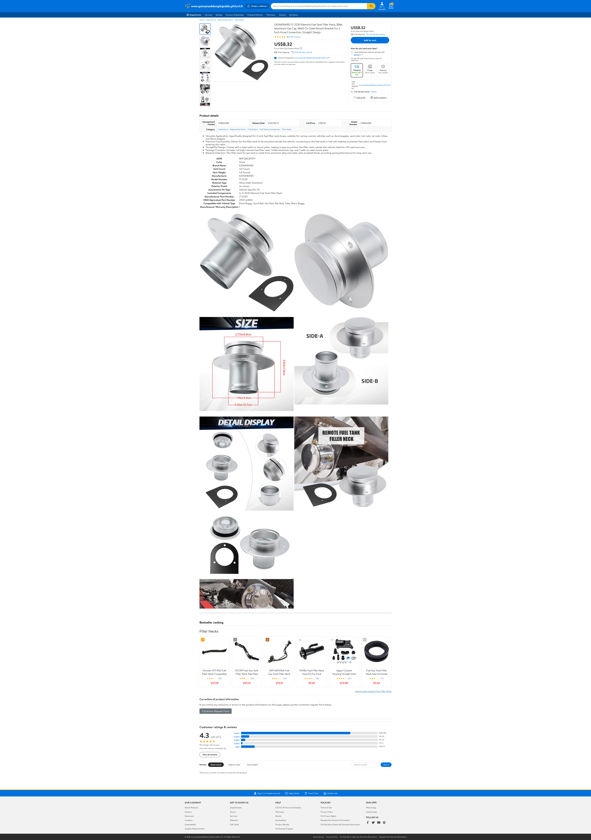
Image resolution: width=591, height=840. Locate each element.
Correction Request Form (215, 711)
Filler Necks (286, 129)
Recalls (278, 816)
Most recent (216, 764)
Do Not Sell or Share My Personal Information (340, 824)
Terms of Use (326, 807)
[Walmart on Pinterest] (384, 823)
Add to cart (370, 40)
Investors (189, 820)
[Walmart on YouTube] (378, 823)
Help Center (294, 793)
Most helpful (252, 764)
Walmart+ (234, 820)
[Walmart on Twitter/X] (373, 823)
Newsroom (189, 816)
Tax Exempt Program (284, 828)
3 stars (236, 740)
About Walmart (191, 807)
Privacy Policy (327, 811)
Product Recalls (282, 824)
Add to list (360, 97)
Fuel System (239, 19)
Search (386, 764)
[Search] (371, 6)
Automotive (211, 19)
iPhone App (371, 807)
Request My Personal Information (335, 820)
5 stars (236, 733)
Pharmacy (271, 14)
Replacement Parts (225, 19)
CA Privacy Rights (328, 816)
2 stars (236, 743)
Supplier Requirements (194, 828)
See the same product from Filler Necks (373, 691)
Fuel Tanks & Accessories (270, 129)
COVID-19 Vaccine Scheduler (288, 807)
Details (374, 92)
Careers (282, 14)
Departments (195, 14)
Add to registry (380, 97)
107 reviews (295, 37)
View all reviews (209, 754)
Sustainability (190, 824)
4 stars (236, 736)
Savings (219, 14)
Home (201, 19)
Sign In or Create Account (268, 793)
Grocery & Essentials (235, 14)
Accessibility (280, 820)
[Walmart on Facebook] (367, 823)
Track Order (313, 793)
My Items (293, 14)
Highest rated (234, 764)
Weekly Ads (332, 793)
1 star (237, 746)
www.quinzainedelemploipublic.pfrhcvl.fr (312, 57)
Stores (232, 811)
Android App (371, 811)
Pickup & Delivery (255, 14)
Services (208, 14)
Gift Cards (234, 824)
